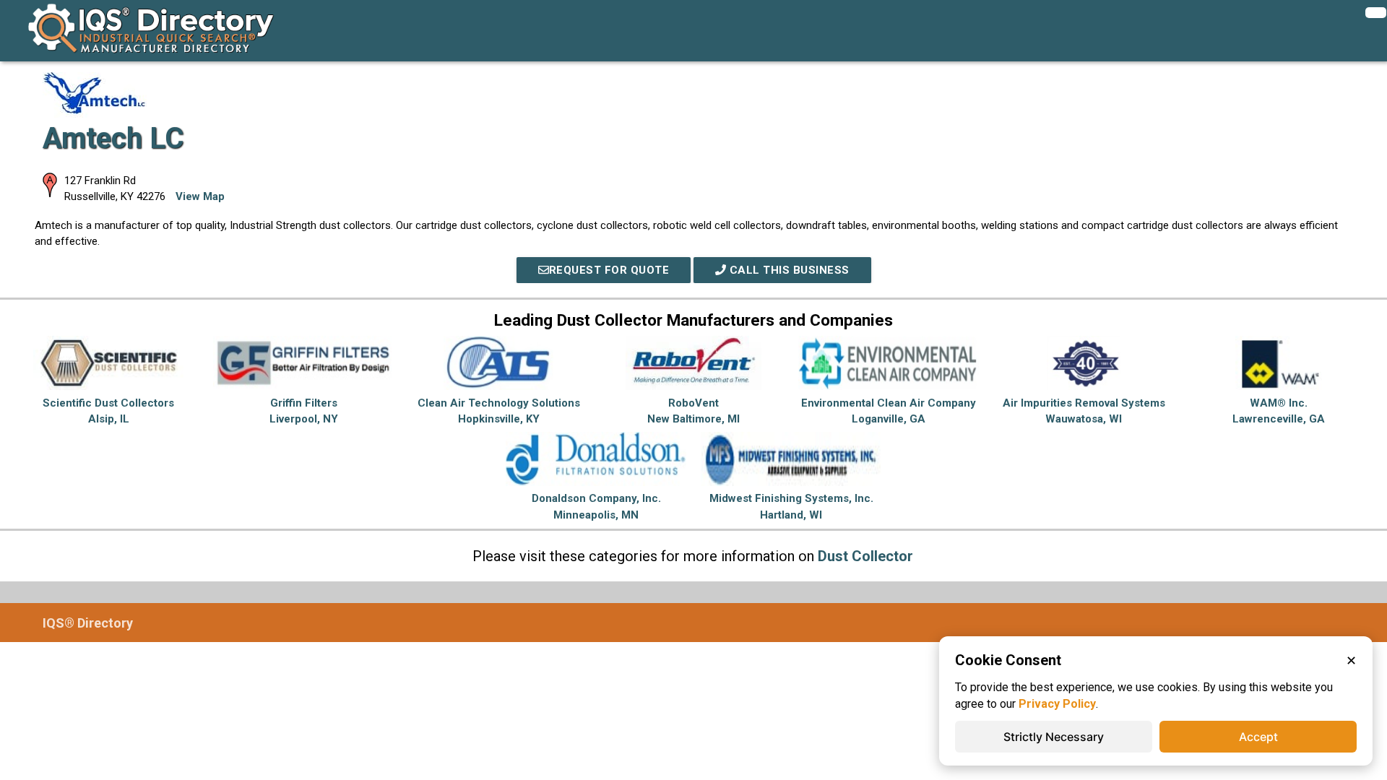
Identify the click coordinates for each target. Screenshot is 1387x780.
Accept (1258, 736)
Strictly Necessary (1053, 736)
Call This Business (788, 270)
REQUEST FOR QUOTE (609, 270)
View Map (200, 196)
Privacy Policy (1057, 704)
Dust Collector (865, 556)
